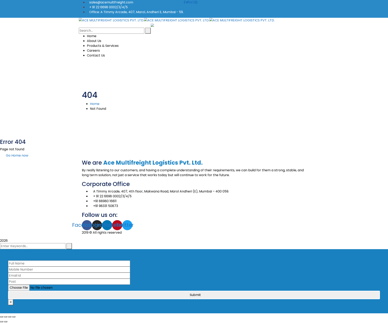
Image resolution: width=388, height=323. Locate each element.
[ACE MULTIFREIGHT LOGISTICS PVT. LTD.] (111, 20)
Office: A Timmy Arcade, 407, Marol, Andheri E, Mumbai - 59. (136, 12)
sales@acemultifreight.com (111, 2)
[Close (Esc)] (1, 316)
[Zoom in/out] (13, 316)
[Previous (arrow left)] (1, 321)
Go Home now (16, 155)
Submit (195, 295)
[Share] (5, 316)
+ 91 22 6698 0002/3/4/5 (108, 7)
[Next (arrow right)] (5, 321)
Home (94, 103)
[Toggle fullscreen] (9, 316)
